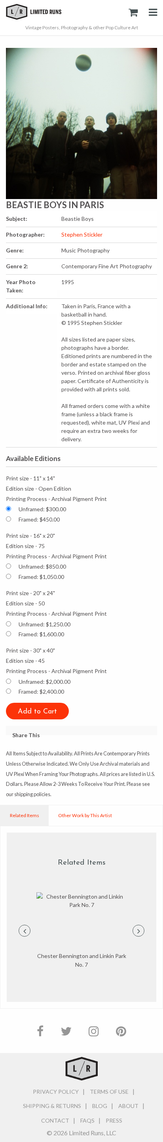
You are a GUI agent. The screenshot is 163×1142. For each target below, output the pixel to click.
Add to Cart (37, 711)
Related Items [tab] (24, 815)
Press (114, 1120)
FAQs (87, 1120)
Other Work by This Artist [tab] (85, 815)
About (128, 1105)
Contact (55, 1120)
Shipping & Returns (52, 1105)
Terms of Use (109, 1091)
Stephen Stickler (81, 234)
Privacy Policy (56, 1091)
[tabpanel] (81, 930)
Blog (99, 1105)
